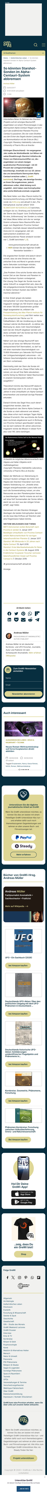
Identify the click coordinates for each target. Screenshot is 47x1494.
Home (5, 58)
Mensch (6, 1353)
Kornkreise (7, 1339)
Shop (23, 1254)
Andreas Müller (8, 83)
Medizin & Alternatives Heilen (16, 1350)
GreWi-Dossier (9, 1330)
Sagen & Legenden (11, 1368)
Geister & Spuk (9, 1315)
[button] (9, 613)
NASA (8, 766)
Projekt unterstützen (23, 1458)
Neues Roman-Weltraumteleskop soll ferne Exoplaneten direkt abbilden (22, 749)
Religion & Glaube (11, 1365)
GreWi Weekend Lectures (14, 1327)
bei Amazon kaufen (18, 965)
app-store (23, 1193)
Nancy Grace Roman (30, 763)
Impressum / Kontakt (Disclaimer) (17, 1397)
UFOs (5, 1379)
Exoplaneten (16, 763)
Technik (20, 742)
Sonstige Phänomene (12, 1371)
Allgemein (7, 1298)
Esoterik (6, 1310)
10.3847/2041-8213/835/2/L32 (16, 208)
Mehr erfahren (23, 854)
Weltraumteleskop (23, 766)
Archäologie (8, 1301)
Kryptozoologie (10, 1344)
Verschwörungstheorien (13, 1385)
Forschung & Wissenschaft (14, 1313)
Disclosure (7, 1307)
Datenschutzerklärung (12, 1394)
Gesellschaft (8, 1321)
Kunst (5, 1347)
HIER (10, 248)
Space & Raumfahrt (11, 1373)
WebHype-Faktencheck (13, 1388)
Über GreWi (8, 1391)
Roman (13, 766)
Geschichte (8, 1318)
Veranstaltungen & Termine (14, 1382)
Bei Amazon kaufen (18, 1139)
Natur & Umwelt (10, 1356)
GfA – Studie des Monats (14, 1324)
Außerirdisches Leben (19, 58)
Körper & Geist (9, 1342)
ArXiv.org (16, 202)
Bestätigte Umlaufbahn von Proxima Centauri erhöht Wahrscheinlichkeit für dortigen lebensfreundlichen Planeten (22, 536)
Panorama (7, 1359)
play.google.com (23, 1202)
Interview (7, 1333)
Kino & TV (7, 1336)
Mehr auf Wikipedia (14, 906)
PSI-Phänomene (10, 1362)
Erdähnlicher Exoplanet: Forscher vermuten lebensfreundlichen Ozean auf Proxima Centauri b (21, 556)
